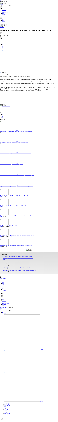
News (17, 130)
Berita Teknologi (4, 11)
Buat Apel (5, 410)
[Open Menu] (1, 8)
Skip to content (2, 0)
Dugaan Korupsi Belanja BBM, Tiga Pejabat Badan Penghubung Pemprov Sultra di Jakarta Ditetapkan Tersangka (16, 186)
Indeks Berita (4, 301)
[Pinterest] (2, 295)
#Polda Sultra (4, 290)
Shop (3, 305)
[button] (10, 5)
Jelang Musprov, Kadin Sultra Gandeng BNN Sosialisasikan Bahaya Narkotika (11, 164)
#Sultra (3, 289)
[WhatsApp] (2, 48)
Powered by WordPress (3, 307)
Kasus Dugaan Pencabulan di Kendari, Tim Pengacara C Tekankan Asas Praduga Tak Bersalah (14, 142)
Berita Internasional (5, 12)
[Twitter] (2, 45)
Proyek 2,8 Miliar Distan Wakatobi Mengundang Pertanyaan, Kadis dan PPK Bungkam (15, 264)
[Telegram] (2, 46)
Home (3, 299)
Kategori (3, 312)
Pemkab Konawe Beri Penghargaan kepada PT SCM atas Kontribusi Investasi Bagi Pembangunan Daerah (15, 153)
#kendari (3, 288)
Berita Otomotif (6, 403)
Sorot (3, 283)
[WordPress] (2, 296)
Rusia (5, 407)
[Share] (1, 38)
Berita (3, 282)
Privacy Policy (4, 300)
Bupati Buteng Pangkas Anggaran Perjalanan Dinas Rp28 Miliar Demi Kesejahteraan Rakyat (16, 267)
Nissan (3, 13)
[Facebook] (2, 44)
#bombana (3, 106)
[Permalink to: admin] (1, 33)
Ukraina (5, 408)
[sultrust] (1, 4)
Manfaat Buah (4, 10)
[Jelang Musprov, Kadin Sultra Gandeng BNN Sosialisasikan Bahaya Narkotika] (8, 163)
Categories (3, 302)
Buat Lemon (6, 409)
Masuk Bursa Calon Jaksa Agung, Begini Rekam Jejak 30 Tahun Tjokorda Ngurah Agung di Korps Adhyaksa (16, 131)
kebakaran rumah (7, 106)
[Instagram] (2, 297)
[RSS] (2, 419)
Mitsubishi (3, 14)
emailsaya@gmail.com (3, 278)
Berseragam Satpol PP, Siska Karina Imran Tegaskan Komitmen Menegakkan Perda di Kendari (16, 261)
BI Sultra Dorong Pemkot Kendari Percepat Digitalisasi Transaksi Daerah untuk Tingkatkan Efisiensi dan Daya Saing (17, 175)
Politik (3, 284)
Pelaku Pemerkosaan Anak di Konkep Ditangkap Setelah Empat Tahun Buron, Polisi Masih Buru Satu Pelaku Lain (19, 270)
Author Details (4, 304)
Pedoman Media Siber (5, 303)
